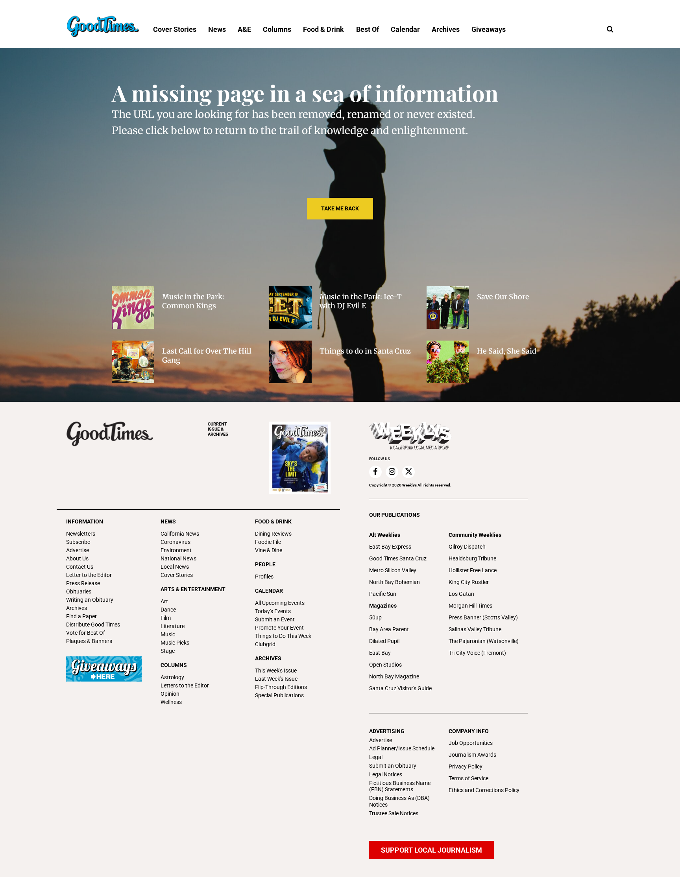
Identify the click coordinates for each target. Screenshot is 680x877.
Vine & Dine (268, 550)
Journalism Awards (472, 755)
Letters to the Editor (185, 685)
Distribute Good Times (93, 624)
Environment (176, 550)
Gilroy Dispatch (467, 547)
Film (166, 618)
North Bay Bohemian (394, 582)
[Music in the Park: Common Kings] (133, 307)
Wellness (171, 702)
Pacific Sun (382, 594)
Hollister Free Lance (473, 570)
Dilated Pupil (384, 641)
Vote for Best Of (85, 633)
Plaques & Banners (89, 641)
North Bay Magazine (394, 676)
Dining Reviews (273, 534)
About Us (77, 558)
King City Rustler (469, 582)
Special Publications (279, 695)
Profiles (264, 576)
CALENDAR (269, 591)
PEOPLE (265, 564)
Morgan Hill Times (470, 605)
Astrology (172, 677)
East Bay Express (390, 547)
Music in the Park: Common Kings (193, 301)
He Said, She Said (506, 351)
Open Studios (385, 664)
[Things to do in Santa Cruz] (290, 362)
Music (168, 634)
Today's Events (273, 611)
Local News (175, 567)
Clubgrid (265, 644)
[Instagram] (392, 472)
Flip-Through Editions (281, 687)
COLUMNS (174, 665)
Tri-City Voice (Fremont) (477, 653)
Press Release (83, 583)
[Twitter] (408, 472)
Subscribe (78, 542)
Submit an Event (275, 619)
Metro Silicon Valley (392, 570)
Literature (173, 626)
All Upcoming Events (280, 603)
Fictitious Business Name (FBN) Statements (400, 786)
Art (164, 601)
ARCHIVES (218, 429)
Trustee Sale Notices (393, 813)
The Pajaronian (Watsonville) (484, 641)
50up (375, 617)
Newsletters (80, 534)
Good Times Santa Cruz (398, 558)
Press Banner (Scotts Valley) (483, 617)
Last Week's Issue (276, 679)
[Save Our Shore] (448, 307)
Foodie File (268, 542)
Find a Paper (81, 616)
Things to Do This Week (283, 636)
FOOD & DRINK (273, 521)
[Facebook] (375, 472)
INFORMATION (84, 521)
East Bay (380, 653)
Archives (76, 608)
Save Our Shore (503, 296)
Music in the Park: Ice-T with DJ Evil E (361, 301)
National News (178, 558)
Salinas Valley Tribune (475, 629)
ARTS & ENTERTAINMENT (193, 589)
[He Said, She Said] (448, 362)
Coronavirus (175, 542)
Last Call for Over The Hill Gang (206, 355)
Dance (168, 609)
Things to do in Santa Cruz (365, 351)
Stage (168, 651)
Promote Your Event (279, 628)
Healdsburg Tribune (472, 558)
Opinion (170, 694)
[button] (610, 29)
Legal (375, 757)
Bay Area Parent (389, 629)
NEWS (168, 521)
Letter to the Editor (89, 575)
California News (180, 534)
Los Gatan (461, 594)
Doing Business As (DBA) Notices (399, 801)
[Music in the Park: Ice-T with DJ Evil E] (290, 307)
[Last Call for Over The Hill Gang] (133, 362)
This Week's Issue (276, 670)
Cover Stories (177, 575)
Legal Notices (385, 774)
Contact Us (79, 567)
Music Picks (175, 642)
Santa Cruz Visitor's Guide (400, 688)
